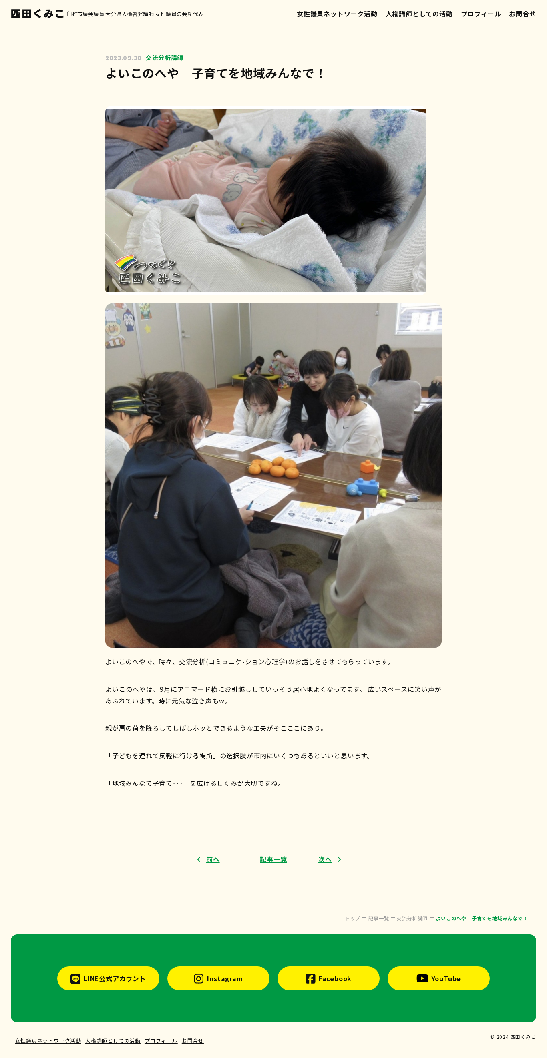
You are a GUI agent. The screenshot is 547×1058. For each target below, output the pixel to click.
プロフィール (481, 13)
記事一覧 (273, 859)
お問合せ (522, 13)
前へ (213, 859)
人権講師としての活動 (419, 13)
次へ (325, 859)
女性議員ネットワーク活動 (337, 13)
